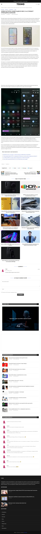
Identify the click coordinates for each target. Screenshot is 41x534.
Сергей (8, 425)
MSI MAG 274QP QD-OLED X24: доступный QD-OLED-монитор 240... (21, 403)
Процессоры (4, 523)
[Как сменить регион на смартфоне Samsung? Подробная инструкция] (5, 387)
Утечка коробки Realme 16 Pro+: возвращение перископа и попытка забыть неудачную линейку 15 (20, 156)
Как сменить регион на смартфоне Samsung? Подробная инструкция (21, 386)
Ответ (39, 269)
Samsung (9, 7)
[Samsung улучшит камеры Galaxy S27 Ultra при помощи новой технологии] (4, 492)
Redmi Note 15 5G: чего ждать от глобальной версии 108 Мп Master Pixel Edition (17, 154)
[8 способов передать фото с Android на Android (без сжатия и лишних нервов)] (5, 399)
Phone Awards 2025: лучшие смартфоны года (20, 318)
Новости (5, 7)
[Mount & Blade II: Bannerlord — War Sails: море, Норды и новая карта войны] (5, 382)
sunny (8, 440)
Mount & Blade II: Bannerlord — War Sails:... (16, 380)
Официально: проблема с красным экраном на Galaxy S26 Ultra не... (21, 496)
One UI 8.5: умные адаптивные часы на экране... (17, 369)
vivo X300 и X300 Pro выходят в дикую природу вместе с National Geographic (16, 157)
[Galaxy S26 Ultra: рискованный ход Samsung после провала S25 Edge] (10, 253)
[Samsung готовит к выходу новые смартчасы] (4, 505)
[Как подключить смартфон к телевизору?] (5, 393)
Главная (2, 7)
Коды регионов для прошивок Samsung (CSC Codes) (18, 357)
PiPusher (8, 455)
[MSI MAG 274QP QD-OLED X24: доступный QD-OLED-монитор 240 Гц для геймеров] (5, 404)
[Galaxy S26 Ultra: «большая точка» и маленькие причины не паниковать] (10, 203)
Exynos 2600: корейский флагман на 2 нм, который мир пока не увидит (15, 159)
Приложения (4, 528)
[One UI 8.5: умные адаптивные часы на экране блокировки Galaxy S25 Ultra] (5, 370)
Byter (8, 465)
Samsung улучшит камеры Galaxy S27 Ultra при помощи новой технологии (22, 490)
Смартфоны (4, 512)
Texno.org (25, 532)
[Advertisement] (20, 76)
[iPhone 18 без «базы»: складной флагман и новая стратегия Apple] (5, 376)
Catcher (8, 435)
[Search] (36, 4)
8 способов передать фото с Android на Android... (18, 397)
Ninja (7, 460)
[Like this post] (10, 168)
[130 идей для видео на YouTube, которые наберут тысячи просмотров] (5, 365)
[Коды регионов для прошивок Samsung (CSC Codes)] (5, 359)
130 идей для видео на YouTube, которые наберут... (18, 363)
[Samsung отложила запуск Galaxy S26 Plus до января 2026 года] (30, 220)
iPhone (3, 521)
